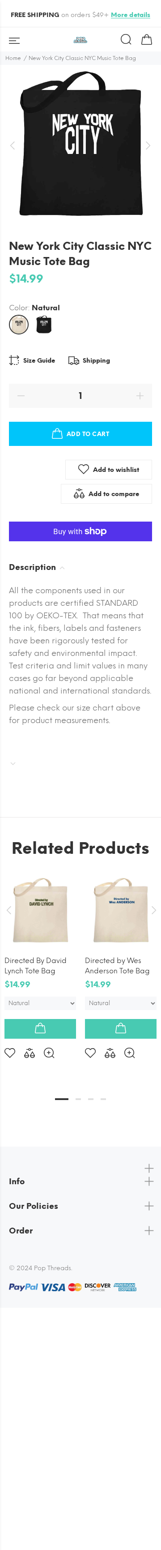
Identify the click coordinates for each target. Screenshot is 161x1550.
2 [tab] (78, 1099)
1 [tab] (61, 1099)
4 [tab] (103, 1099)
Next (152, 910)
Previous (8, 910)
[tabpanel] (40, 959)
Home (13, 58)
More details (131, 15)
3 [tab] (90, 1099)
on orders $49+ (81, 15)
